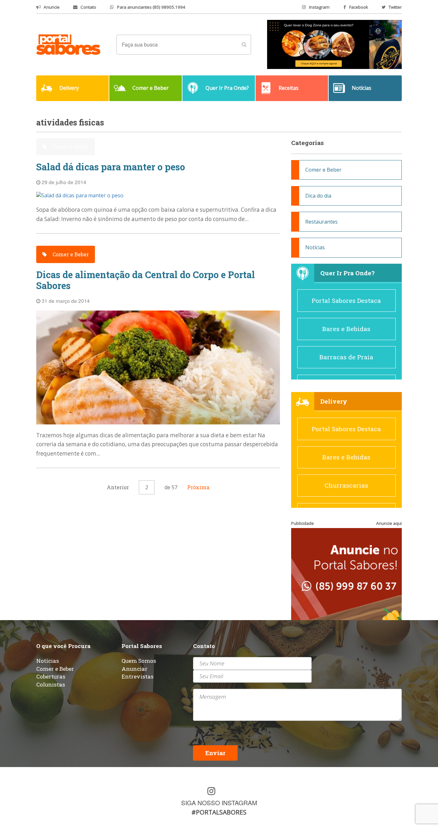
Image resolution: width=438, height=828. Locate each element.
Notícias (315, 247)
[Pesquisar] (244, 44)
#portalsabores (219, 812)
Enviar (215, 753)
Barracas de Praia (346, 357)
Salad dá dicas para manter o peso (110, 167)
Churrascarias (346, 485)
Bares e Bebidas (346, 329)
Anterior (118, 487)
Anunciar (134, 668)
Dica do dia (318, 195)
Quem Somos (139, 660)
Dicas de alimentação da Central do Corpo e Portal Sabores (145, 280)
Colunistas (50, 684)
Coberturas (50, 676)
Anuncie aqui (389, 523)
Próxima (198, 487)
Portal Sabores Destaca (346, 300)
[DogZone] (334, 43)
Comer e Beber (70, 146)
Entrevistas (138, 676)
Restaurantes (321, 221)
